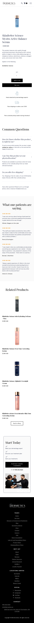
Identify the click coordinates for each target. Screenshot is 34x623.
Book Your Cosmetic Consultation (17, 464)
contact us (5, 147)
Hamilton (17, 581)
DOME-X (17, 564)
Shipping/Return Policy (17, 545)
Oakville (17, 576)
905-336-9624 (19, 470)
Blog (17, 523)
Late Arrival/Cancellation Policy (17, 540)
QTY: (17, 72)
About (17, 552)
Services (17, 518)
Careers (17, 533)
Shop (17, 528)
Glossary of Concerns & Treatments (17, 521)
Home (17, 516)
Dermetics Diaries (17, 525)
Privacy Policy (17, 542)
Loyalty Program (17, 566)
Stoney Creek (17, 583)
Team (17, 554)
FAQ (17, 535)
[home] (10, 3)
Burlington (17, 573)
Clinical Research (17, 562)
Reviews (17, 557)
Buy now (17, 85)
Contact (17, 530)
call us (10, 147)
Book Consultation (17, 538)
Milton (17, 578)
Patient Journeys (17, 559)
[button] (25, 3)
